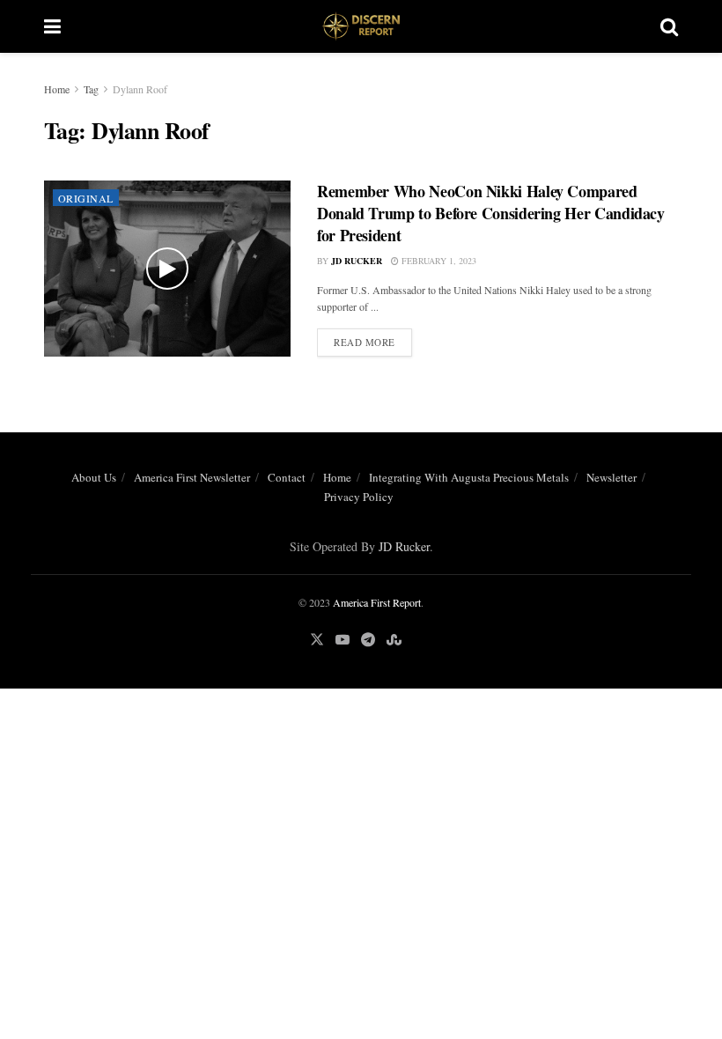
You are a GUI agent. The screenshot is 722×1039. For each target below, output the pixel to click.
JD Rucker (356, 260)
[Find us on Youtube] (342, 640)
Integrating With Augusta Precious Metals (469, 477)
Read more (373, 342)
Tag (91, 89)
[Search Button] (669, 26)
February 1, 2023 (437, 260)
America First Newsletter (192, 477)
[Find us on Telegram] (368, 640)
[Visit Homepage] (360, 26)
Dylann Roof (140, 89)
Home (57, 89)
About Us (93, 477)
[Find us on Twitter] (317, 640)
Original (86, 198)
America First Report (377, 602)
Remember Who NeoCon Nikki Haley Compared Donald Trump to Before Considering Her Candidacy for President (491, 213)
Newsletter (611, 477)
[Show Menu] (52, 26)
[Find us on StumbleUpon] (394, 640)
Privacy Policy (359, 497)
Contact (287, 477)
